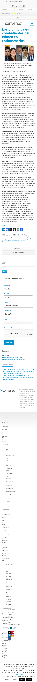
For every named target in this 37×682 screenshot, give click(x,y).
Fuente (4, 225)
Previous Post (19, 253)
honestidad (12, 241)
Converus (31, 237)
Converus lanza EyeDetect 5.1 (13, 373)
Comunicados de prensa (11, 357)
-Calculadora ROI (5, 558)
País (5, 319)
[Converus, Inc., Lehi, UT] (12, 628)
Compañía (7, 310)
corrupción (5, 239)
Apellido (7, 294)
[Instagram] (24, 6)
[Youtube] (13, 6)
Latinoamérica (21, 241)
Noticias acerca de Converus (12, 360)
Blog (19, 235)
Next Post (17, 248)
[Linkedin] (16, 6)
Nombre (7, 285)
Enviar (9, 342)
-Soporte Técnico (8, 599)
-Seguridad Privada (9, 468)
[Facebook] (20, 6)
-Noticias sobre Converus (4, 647)
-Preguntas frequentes (5, 449)
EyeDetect (31, 239)
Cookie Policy (18, 674)
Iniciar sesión (20, 9)
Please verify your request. (13, 328)
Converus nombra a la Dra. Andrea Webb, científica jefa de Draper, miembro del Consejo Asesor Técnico (18, 377)
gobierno (5, 241)
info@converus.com (25, 2)
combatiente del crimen (19, 237)
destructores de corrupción (18, 239)
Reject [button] (29, 679)
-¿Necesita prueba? (5, 444)
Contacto (30, 9)
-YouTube (4, 650)
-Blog (3, 657)
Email (6, 302)
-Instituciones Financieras (9, 476)
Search (4, 271)
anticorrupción (6, 237)
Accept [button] (22, 679)
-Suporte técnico (4, 553)
